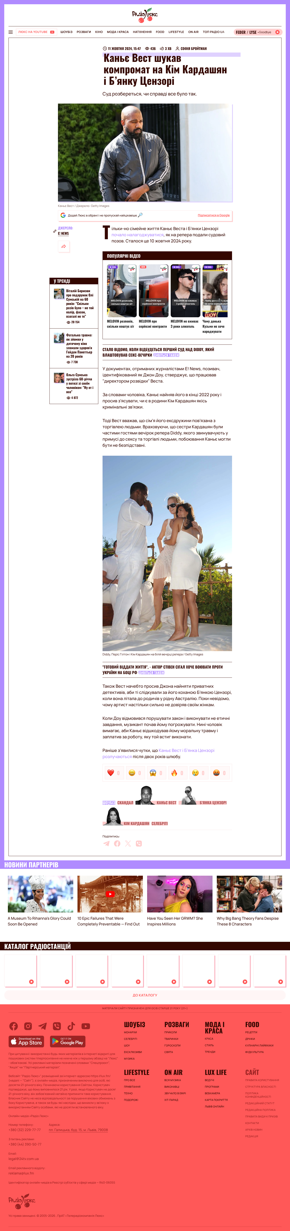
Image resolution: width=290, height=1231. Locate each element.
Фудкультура (254, 1052)
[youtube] (86, 1026)
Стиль (209, 1045)
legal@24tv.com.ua (23, 1158)
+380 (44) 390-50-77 (24, 1144)
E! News (63, 233)
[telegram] (106, 843)
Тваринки (171, 1039)
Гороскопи (173, 1045)
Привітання (132, 1087)
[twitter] (128, 843)
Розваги (84, 32)
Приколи (171, 1032)
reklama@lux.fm (21, 1173)
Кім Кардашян (136, 823)
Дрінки (250, 1039)
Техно (128, 1093)
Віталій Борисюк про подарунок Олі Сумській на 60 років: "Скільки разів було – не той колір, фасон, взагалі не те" (80, 303)
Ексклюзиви (133, 1052)
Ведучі (209, 1080)
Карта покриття (216, 1100)
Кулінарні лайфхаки (259, 1045)
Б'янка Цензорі (213, 803)
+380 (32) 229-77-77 (24, 1129)
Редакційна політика (260, 1110)
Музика (129, 1058)
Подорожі (131, 1100)
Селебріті (160, 823)
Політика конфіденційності (258, 1095)
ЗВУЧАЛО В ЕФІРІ (175, 1093)
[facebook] (117, 843)
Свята (169, 1052)
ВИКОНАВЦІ (172, 1087)
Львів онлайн (214, 1106)
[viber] (139, 843)
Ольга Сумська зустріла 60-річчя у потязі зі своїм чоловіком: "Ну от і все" (79, 383)
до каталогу (145, 995)
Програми (212, 1087)
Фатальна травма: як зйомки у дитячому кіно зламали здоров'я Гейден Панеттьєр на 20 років (79, 345)
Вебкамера (212, 1093)
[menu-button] (10, 32)
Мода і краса (118, 32)
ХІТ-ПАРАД (171, 1100)
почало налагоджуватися (138, 235)
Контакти (252, 1123)
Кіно (99, 32)
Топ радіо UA (214, 32)
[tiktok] (71, 1026)
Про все (129, 1080)
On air (193, 32)
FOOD (160, 32)
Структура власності (260, 1087)
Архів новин (254, 1129)
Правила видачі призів (261, 1116)
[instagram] (28, 1026)
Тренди (210, 1052)
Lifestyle (176, 32)
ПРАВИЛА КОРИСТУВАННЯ (262, 1080)
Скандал (125, 803)
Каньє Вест (166, 803)
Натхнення (142, 32)
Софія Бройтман (194, 48)
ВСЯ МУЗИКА (173, 1080)
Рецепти (251, 1032)
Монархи (130, 1032)
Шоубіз (66, 32)
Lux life (216, 1072)
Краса (209, 1038)
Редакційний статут (260, 1103)
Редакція (251, 1136)
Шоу (127, 1045)
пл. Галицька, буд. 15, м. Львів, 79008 (78, 1129)
